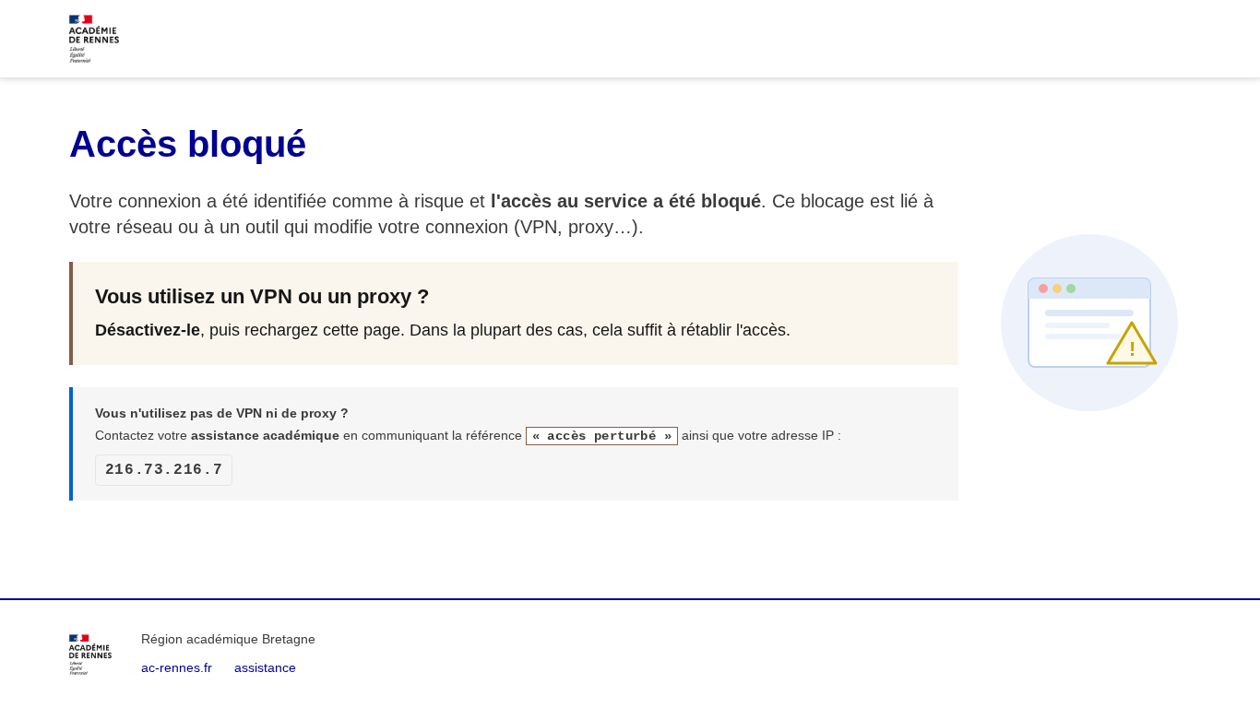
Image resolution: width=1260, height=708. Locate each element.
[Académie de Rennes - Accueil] (90, 654)
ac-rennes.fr (176, 667)
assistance (265, 667)
